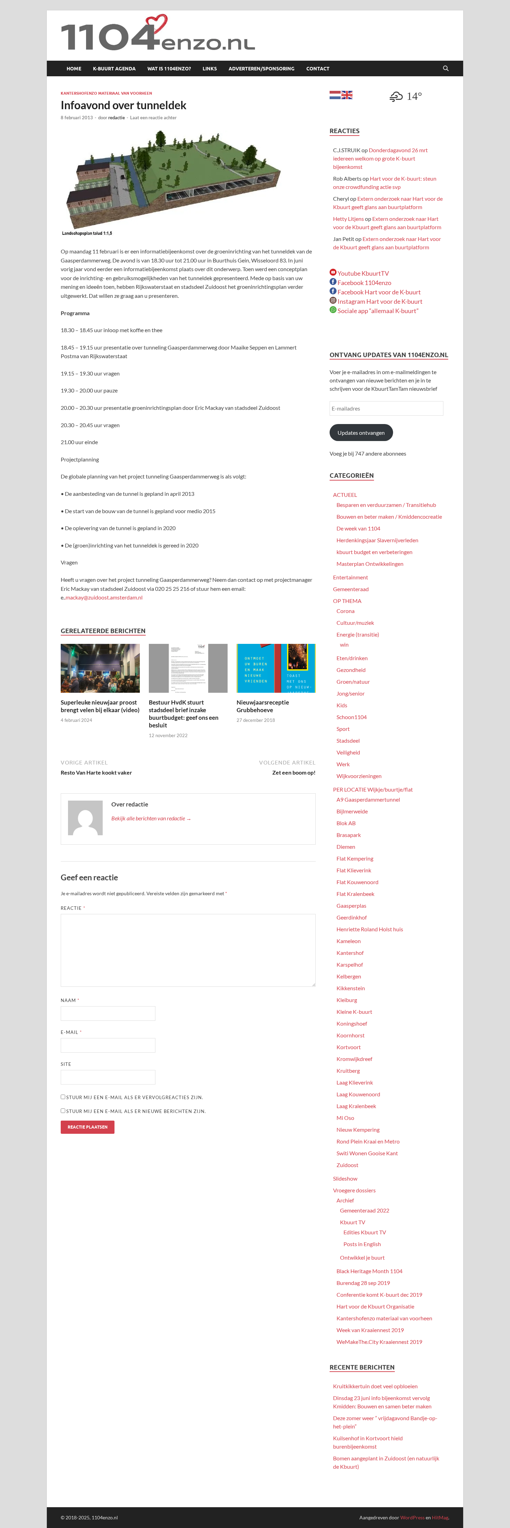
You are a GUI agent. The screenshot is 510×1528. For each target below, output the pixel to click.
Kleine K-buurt (354, 1011)
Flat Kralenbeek (355, 893)
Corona (346, 610)
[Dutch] (335, 94)
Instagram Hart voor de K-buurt (380, 301)
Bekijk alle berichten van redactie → (151, 818)
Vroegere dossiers (354, 1190)
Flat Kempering (355, 858)
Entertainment (350, 577)
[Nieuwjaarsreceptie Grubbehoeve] (276, 670)
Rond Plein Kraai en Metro (368, 1141)
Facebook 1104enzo (364, 282)
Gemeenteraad (351, 589)
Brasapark (349, 834)
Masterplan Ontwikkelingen (370, 563)
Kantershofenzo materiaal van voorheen (106, 93)
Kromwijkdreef (354, 1058)
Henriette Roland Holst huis (370, 929)
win (344, 644)
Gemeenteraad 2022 (364, 1210)
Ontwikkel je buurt (362, 1257)
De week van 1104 (358, 528)
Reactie (73, 908)
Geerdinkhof (352, 917)
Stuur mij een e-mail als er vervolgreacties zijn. (134, 1097)
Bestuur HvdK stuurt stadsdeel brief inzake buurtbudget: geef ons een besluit (184, 714)
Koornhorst (351, 1035)
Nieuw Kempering (358, 1129)
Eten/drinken (352, 658)
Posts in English (362, 1244)
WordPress (412, 1517)
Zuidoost (347, 1165)
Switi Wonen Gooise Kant (367, 1153)
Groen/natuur (353, 681)
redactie (116, 117)
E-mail (71, 1032)
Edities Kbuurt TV (364, 1232)
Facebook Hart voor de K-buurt (379, 292)
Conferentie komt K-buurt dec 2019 (379, 1294)
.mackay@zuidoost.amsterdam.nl (104, 597)
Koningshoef (352, 1023)
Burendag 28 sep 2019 (363, 1282)
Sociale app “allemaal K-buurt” (378, 310)
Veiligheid (348, 752)
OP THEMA (347, 600)
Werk (343, 764)
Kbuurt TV (352, 1222)
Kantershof (350, 952)
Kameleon (349, 941)
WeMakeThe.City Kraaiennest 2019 (379, 1341)
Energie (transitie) (358, 634)
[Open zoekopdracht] (446, 69)
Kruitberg (348, 1070)
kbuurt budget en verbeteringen (375, 552)
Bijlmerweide (352, 811)
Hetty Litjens (348, 218)
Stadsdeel (348, 740)
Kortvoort (349, 1047)
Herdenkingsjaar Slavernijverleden (377, 540)
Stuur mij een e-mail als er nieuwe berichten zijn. (136, 1111)
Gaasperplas (351, 905)
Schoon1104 (352, 717)
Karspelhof (350, 964)
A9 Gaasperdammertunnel (368, 799)
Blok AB (346, 823)
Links (210, 68)
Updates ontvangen (361, 432)
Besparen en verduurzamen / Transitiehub (386, 504)
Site (66, 1064)
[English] (347, 94)
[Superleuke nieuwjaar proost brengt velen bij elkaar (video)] (100, 670)
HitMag (440, 1517)
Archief (345, 1200)
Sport (343, 728)
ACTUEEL (345, 494)
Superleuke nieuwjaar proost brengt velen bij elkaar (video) (100, 706)
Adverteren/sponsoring (262, 68)
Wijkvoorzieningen (359, 775)
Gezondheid (351, 669)
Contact (318, 68)
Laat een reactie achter (153, 117)
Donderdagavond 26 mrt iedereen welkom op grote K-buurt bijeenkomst (380, 158)
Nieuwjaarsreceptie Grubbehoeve (263, 706)
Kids (342, 705)
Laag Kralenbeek (356, 1106)
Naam (70, 1000)
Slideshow (345, 1178)
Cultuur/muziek (355, 622)
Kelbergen (349, 976)
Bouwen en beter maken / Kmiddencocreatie (389, 516)
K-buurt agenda (114, 68)
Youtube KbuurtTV (363, 273)
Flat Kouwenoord (358, 882)
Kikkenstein (351, 988)
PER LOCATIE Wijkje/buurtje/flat (373, 789)
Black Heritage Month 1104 (369, 1271)
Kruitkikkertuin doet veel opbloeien (375, 1386)
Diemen (346, 846)
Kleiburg (347, 999)
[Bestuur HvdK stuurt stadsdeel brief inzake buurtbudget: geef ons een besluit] (188, 670)
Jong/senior (351, 693)
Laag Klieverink (355, 1082)
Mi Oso (345, 1117)
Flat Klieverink (354, 870)
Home (74, 68)
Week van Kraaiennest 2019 (370, 1330)
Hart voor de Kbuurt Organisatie (375, 1306)
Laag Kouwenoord (358, 1094)
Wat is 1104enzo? (169, 68)
